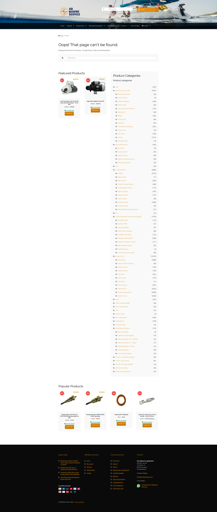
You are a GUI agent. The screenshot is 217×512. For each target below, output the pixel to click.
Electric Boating (123, 332)
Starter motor (122, 296)
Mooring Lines (122, 155)
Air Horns (121, 148)
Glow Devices (122, 285)
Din (117, 213)
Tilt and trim (122, 130)
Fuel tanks (121, 281)
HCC (117, 310)
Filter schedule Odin (122, 307)
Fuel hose (121, 274)
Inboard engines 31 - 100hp (127, 343)
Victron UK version (122, 368)
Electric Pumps (123, 191)
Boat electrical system (96, 26)
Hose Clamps (122, 199)
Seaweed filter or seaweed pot (128, 209)
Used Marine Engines (123, 328)
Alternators (121, 260)
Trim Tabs (121, 134)
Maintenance (122, 289)
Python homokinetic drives (127, 242)
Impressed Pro (123, 152)
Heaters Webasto (123, 101)
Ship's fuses (122, 119)
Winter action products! (123, 371)
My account (90, 464)
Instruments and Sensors (126, 108)
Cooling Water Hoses (125, 188)
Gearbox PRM (122, 224)
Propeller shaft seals (124, 235)
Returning (115, 476)
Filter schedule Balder (123, 303)
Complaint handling (118, 473)
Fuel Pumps (122, 278)
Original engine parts (125, 292)
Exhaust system (123, 195)
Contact (123, 26)
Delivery (115, 467)
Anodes (120, 173)
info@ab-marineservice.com (145, 477)
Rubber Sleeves (123, 206)
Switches (121, 123)
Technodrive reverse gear (126, 253)
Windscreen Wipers (124, 163)
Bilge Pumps (122, 177)
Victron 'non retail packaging (125, 357)
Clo (117, 166)
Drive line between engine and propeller (128, 216)
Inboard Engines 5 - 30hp (126, 346)
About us (89, 467)
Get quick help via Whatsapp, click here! (149, 486)
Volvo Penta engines (124, 353)
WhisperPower (123, 141)
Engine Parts (80, 26)
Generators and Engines (126, 335)
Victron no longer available (124, 364)
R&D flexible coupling (125, 245)
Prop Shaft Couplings (125, 231)
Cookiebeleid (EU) (118, 482)
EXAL (117, 299)
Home (62, 26)
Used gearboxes (123, 350)
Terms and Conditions (119, 479)
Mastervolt (121, 112)
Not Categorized (121, 317)
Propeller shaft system (125, 238)
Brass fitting (122, 180)
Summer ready (120, 325)
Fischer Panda (122, 98)
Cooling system (112, 26)
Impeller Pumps (123, 202)
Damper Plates (123, 220)
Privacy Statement (118, 485)
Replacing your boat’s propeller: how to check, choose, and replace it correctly (70, 462)
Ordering (115, 464)
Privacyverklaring (79, 502)
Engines (69, 26)
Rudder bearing (123, 249)
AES (117, 87)
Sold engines (120, 321)
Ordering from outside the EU (121, 470)
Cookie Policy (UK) (118, 488)
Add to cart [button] (69, 113)
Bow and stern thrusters (126, 263)
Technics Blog (135, 26)
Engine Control (123, 267)
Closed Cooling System (125, 184)
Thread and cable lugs (125, 126)
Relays (120, 116)
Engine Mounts (123, 271)
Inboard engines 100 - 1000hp (128, 339)
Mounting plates (123, 227)
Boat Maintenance (122, 144)
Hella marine (122, 105)
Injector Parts (120, 314)
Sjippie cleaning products (126, 159)
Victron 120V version (122, 361)
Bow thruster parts (124, 94)
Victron (120, 137)
